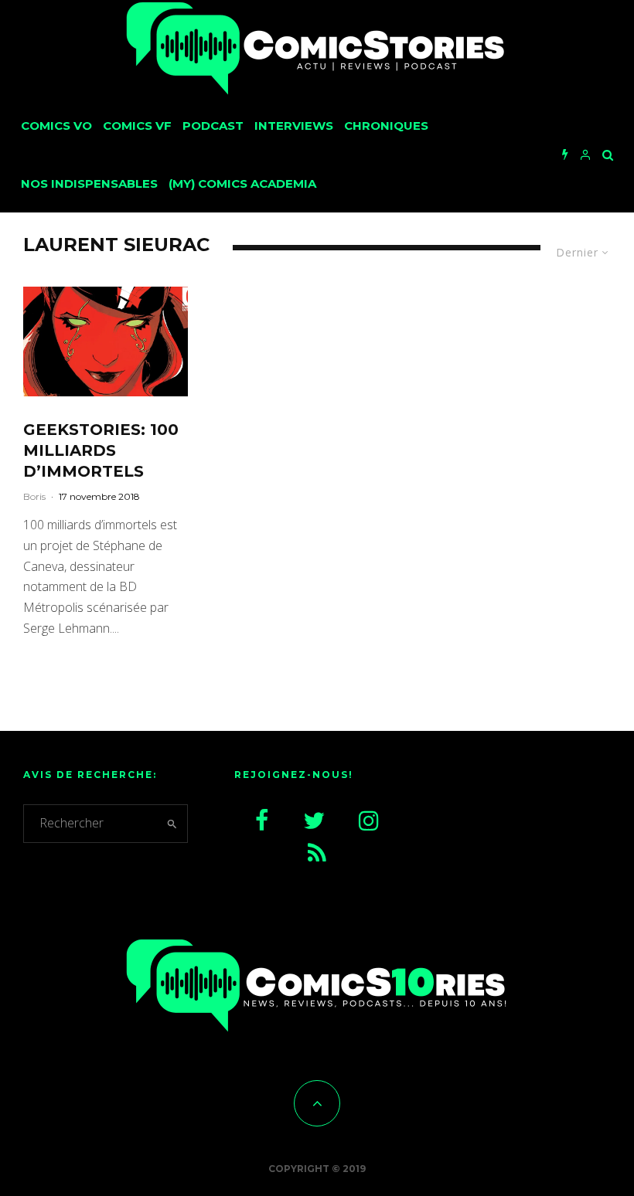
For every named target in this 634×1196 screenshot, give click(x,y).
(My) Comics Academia (242, 183)
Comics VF (137, 125)
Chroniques (386, 125)
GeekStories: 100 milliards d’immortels (101, 450)
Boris (34, 496)
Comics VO (56, 125)
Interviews (293, 125)
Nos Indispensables (89, 183)
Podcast (213, 125)
